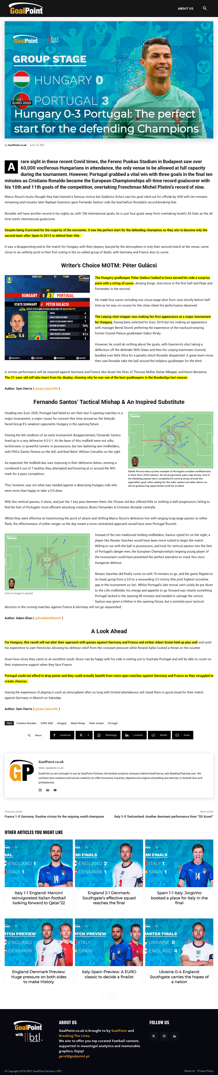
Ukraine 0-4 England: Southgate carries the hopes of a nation (179, 976)
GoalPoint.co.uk (17, 145)
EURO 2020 (21, 103)
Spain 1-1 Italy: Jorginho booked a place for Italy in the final (179, 898)
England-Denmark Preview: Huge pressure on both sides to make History (38, 976)
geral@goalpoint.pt (74, 1056)
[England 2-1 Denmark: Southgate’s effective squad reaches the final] (109, 863)
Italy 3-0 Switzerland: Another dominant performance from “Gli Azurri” (163, 816)
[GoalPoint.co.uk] (26, 8)
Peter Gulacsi (96, 723)
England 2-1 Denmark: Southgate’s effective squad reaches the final (109, 898)
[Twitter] (153, 1036)
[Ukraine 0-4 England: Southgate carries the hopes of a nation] (179, 942)
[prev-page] (105, 996)
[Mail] (55, 789)
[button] (204, 8)
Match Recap (78, 723)
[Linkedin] (47, 789)
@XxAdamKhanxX (48, 618)
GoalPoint (119, 1030)
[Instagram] (40, 789)
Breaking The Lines (74, 1036)
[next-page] (111, 996)
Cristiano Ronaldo (26, 723)
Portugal (113, 723)
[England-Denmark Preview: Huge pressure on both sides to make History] (39, 942)
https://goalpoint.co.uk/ (51, 768)
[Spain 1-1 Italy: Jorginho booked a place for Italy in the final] (179, 863)
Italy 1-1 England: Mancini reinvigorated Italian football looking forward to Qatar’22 (39, 898)
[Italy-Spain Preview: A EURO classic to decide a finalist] (109, 942)
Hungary (62, 723)
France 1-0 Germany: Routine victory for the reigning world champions (54, 816)
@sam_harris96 (46, 389)
